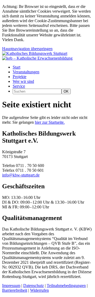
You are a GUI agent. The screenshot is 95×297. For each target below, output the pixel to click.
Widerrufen (39, 290)
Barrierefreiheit (14, 290)
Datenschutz (33, 285)
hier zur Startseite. (50, 122)
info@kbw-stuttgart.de (21, 175)
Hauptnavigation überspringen (27, 48)
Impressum (11, 285)
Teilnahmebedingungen (66, 285)
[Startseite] (34, 53)
